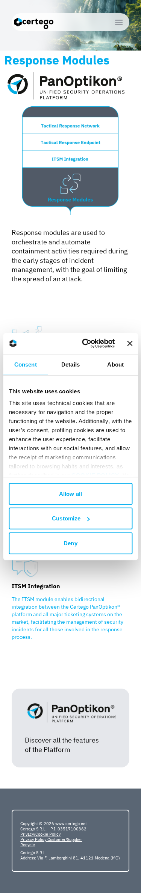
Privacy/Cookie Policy (40, 834)
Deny (70, 543)
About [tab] (115, 364)
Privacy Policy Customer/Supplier (51, 839)
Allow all (70, 493)
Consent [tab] (25, 364)
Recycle (27, 844)
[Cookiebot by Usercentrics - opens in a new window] (85, 343)
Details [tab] (70, 364)
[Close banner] (129, 343)
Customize (66, 518)
